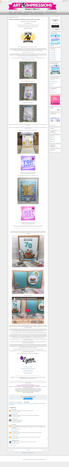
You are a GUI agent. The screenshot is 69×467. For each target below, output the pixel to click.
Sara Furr (52, 90)
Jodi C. (12, 424)
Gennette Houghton (54, 81)
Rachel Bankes (13, 431)
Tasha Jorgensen (53, 59)
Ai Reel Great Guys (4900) (28, 366)
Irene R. (29, 175)
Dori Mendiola (53, 52)
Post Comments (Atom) (30, 452)
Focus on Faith (34, 13)
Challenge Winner (19, 403)
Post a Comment (13, 445)
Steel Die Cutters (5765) (28, 373)
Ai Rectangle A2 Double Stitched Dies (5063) (28, 368)
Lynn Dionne (28, 403)
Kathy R (29, 130)
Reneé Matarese (53, 55)
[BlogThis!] (25, 402)
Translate (54, 132)
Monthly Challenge (12, 13)
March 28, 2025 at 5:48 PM (15, 429)
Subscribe (55, 26)
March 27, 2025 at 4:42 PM (15, 416)
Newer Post (11, 450)
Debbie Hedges (53, 92)
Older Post (45, 450)
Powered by (52, 29)
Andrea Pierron (53, 50)
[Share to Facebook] (27, 402)
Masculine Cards (32, 403)
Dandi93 (12, 409)
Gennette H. (13, 418)
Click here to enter (28, 398)
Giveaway (23, 403)
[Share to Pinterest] (28, 402)
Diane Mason (53, 79)
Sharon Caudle (53, 57)
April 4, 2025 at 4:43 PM (15, 438)
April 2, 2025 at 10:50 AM (15, 433)
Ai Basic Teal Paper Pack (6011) (28, 370)
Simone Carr (53, 83)
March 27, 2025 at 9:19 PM (15, 422)
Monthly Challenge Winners (24, 13)
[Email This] (24, 402)
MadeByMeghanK (14, 440)
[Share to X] (26, 402)
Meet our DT (41, 13)
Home (28, 450)
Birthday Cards (14, 403)
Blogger (45, 459)
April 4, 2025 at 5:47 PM (15, 443)
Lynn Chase (13, 435)
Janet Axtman (53, 54)
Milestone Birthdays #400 (40, 403)
